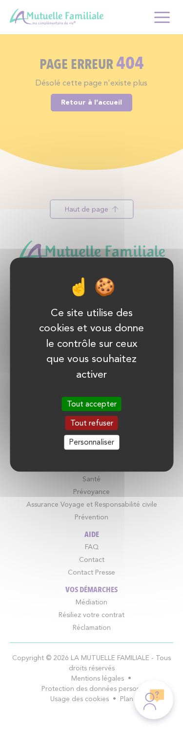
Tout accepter (92, 403)
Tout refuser (91, 423)
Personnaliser (91, 442)
